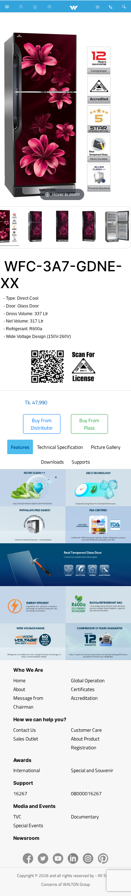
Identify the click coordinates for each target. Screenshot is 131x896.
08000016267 (86, 793)
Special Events (28, 825)
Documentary (85, 816)
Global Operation (88, 680)
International (26, 770)
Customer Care (86, 730)
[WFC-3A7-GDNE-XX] (34, 227)
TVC (17, 816)
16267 (20, 793)
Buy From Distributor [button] (42, 424)
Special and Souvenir (92, 770)
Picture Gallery (106, 447)
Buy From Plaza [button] (89, 424)
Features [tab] (20, 447)
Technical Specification (60, 447)
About (19, 689)
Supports (81, 461)
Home (19, 680)
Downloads (52, 461)
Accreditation (84, 698)
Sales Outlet (25, 738)
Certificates (83, 689)
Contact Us (24, 730)
